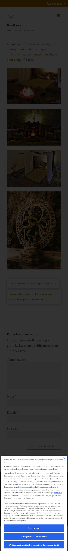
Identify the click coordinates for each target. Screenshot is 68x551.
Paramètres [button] (58, 492)
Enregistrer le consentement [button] (34, 536)
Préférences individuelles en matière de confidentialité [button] (34, 544)
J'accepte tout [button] (34, 528)
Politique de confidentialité (28, 487)
